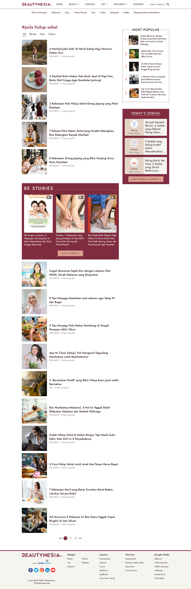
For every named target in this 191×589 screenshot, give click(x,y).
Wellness (85, 562)
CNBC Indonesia (161, 566)
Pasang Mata (105, 558)
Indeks (126, 12)
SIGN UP (160, 4)
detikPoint (104, 570)
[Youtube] (53, 570)
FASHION (90, 4)
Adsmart (103, 562)
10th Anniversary (39, 12)
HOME (59, 4)
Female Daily (160, 574)
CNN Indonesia (161, 562)
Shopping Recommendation (147, 12)
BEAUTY (73, 4)
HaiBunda (159, 570)
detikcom (158, 558)
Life (68, 562)
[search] (168, 4)
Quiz (67, 12)
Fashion (85, 558)
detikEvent (104, 574)
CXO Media (159, 578)
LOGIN (152, 4)
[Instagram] (42, 570)
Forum (102, 566)
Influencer (56, 12)
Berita (32, 34)
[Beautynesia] (37, 4)
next (80, 538)
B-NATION (138, 4)
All (24, 34)
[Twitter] (36, 570)
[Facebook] (30, 570)
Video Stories (80, 12)
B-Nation (71, 566)
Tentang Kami (130, 558)
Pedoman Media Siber (134, 562)
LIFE (103, 4)
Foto (93, 12)
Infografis (114, 12)
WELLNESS (119, 4)
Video (103, 12)
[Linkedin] (47, 570)
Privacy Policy (131, 570)
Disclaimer (129, 566)
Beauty (70, 558)
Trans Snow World (107, 578)
